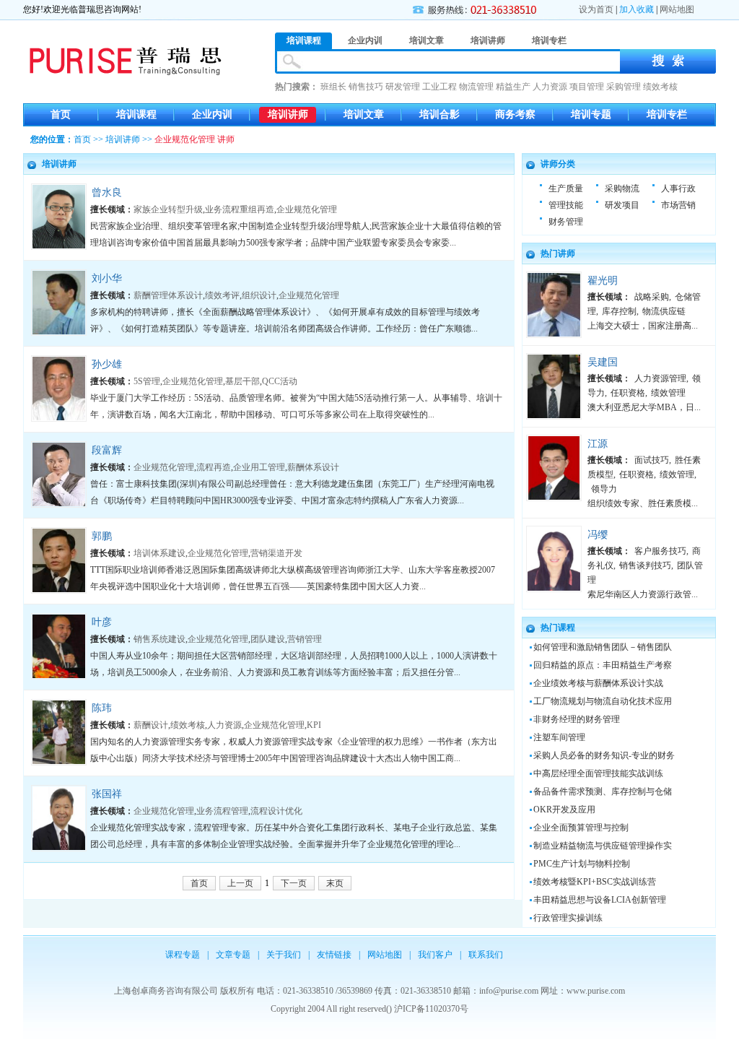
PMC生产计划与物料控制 (581, 864)
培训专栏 (667, 114)
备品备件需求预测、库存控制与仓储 (602, 791)
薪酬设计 (151, 725)
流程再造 (213, 467)
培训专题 (591, 114)
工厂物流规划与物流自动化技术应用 (602, 701)
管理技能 (565, 205)
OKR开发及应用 (564, 809)
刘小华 (107, 278)
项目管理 (586, 87)
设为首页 (596, 9)
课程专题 (182, 955)
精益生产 (513, 87)
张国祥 (107, 794)
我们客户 (435, 955)
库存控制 (619, 311)
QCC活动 (279, 381)
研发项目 (622, 205)
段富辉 (107, 450)
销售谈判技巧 (645, 565)
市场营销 (678, 205)
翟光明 (602, 280)
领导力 (604, 489)
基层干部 (242, 381)
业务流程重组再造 (239, 209)
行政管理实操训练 (568, 918)
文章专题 (233, 955)
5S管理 (147, 381)
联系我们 (485, 955)
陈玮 (102, 708)
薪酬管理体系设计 (168, 295)
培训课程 (136, 114)
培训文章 (364, 114)
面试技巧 (651, 460)
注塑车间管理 (559, 737)
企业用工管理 (259, 467)
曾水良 (107, 192)
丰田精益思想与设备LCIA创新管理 (599, 900)
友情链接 (334, 955)
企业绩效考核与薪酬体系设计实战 (598, 683)
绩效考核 (660, 87)
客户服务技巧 (660, 551)
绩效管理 (668, 393)
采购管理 (623, 87)
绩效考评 (222, 295)
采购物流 (622, 188)
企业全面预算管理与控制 (581, 828)
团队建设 (267, 639)
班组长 (333, 87)
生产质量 (565, 188)
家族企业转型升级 (168, 209)
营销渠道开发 (276, 553)
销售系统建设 (159, 639)
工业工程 (439, 87)
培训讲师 (288, 114)
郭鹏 (102, 536)
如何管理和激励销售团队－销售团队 (602, 647)
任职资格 (628, 393)
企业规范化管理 (306, 209)
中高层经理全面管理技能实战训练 (598, 773)
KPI (314, 725)
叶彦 (102, 622)
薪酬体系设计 (313, 467)
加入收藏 (636, 9)
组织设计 (259, 295)
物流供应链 (664, 311)
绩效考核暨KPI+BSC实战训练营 (594, 882)
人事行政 (678, 188)
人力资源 (550, 87)
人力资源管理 (660, 378)
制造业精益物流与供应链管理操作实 (602, 846)
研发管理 (402, 87)
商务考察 (515, 114)
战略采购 (651, 297)
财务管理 (565, 222)
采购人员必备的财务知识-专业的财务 (604, 755)
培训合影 (439, 114)
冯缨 (597, 534)
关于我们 (283, 955)
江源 (597, 443)
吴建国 (602, 362)
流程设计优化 (276, 811)
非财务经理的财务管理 (576, 719)
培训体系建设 (159, 553)
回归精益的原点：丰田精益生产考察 (602, 665)
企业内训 (212, 114)
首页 (61, 114)
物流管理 (476, 87)
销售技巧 (366, 87)
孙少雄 (107, 364)
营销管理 (304, 639)
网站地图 (677, 9)
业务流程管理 (222, 811)
